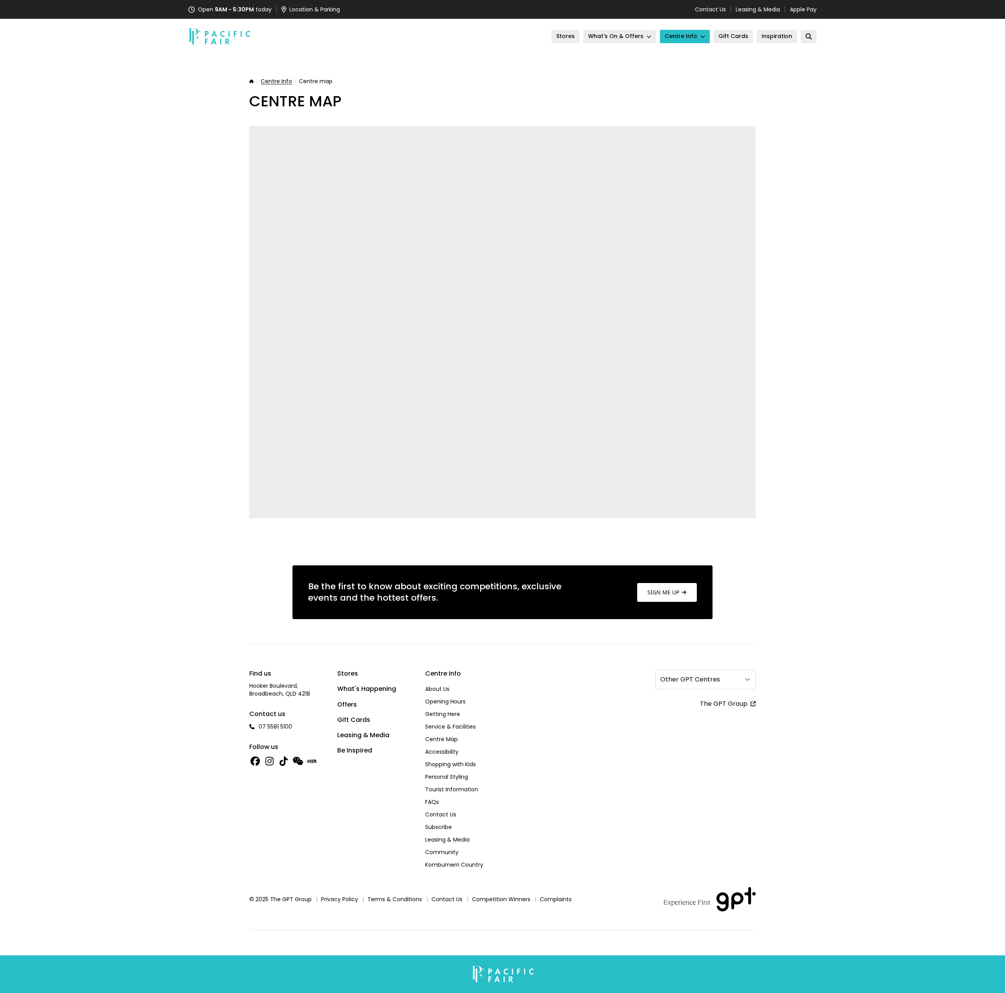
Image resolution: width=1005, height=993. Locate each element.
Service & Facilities (450, 727)
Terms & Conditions (394, 899)
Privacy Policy (339, 899)
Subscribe (438, 827)
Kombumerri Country (454, 865)
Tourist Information (451, 789)
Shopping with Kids (450, 764)
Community (442, 852)
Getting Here (442, 714)
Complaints (556, 899)
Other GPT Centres (690, 679)
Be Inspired (354, 750)
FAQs (432, 802)
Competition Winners (501, 899)
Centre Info (276, 81)
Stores (347, 673)
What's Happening (366, 688)
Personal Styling (446, 777)
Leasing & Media (758, 9)
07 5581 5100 (275, 727)
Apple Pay (803, 9)
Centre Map (441, 739)
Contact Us (710, 9)
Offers (347, 704)
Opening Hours (445, 701)
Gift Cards (353, 719)
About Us (437, 689)
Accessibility (442, 752)
